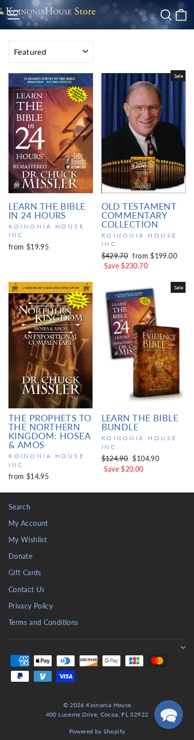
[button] (168, 714)
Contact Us (26, 590)
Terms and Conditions (43, 622)
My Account (28, 523)
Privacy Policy (30, 606)
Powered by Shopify (97, 731)
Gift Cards (24, 573)
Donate (20, 556)
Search (19, 507)
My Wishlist (27, 540)
